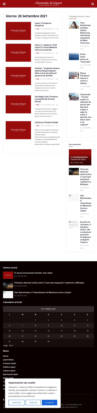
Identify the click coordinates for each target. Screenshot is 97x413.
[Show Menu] (4, 4)
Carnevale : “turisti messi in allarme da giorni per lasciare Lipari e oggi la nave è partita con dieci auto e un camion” (85, 109)
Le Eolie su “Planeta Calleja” (46, 122)
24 (61, 336)
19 (87, 331)
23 (48, 336)
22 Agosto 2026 (77, 162)
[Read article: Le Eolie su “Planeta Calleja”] (18, 130)
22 (35, 336)
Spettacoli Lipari (10, 374)
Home (5, 356)
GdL (38, 29)
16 (48, 331)
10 (61, 325)
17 (61, 331)
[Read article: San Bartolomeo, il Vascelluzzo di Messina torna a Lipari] (74, 197)
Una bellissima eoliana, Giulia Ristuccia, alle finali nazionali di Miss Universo (85, 32)
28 (22, 341)
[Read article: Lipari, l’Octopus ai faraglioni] (18, 31)
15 (35, 331)
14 (22, 331)
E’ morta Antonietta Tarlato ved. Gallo (79, 158)
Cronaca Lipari (9, 363)
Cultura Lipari (9, 370)
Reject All (33, 402)
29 (35, 341)
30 (48, 341)
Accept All (49, 402)
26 (87, 336)
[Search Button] (92, 4)
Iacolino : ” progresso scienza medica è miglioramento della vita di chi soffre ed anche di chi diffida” (47, 72)
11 (74, 325)
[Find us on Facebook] (3, 400)
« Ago (5, 345)
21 (22, 336)
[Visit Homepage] (48, 3)
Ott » (11, 345)
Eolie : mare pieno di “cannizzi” (85, 58)
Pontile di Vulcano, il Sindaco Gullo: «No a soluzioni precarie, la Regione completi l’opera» (85, 232)
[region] (33, 393)
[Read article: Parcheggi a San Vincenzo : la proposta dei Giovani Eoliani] (18, 104)
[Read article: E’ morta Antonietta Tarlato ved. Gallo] (8, 275)
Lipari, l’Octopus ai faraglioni (43, 24)
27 (9, 341)
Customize (16, 402)
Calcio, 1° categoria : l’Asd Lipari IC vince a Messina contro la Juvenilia (46, 47)
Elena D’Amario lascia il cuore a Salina (84, 78)
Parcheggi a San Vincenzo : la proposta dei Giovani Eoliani (46, 99)
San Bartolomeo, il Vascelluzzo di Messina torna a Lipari (86, 203)
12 (87, 325)
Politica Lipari (9, 367)
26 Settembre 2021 (48, 29)
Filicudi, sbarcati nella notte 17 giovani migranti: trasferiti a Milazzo (85, 177)
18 (74, 331)
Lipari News (8, 359)
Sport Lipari (8, 378)
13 (9, 331)
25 (74, 336)
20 (9, 336)
